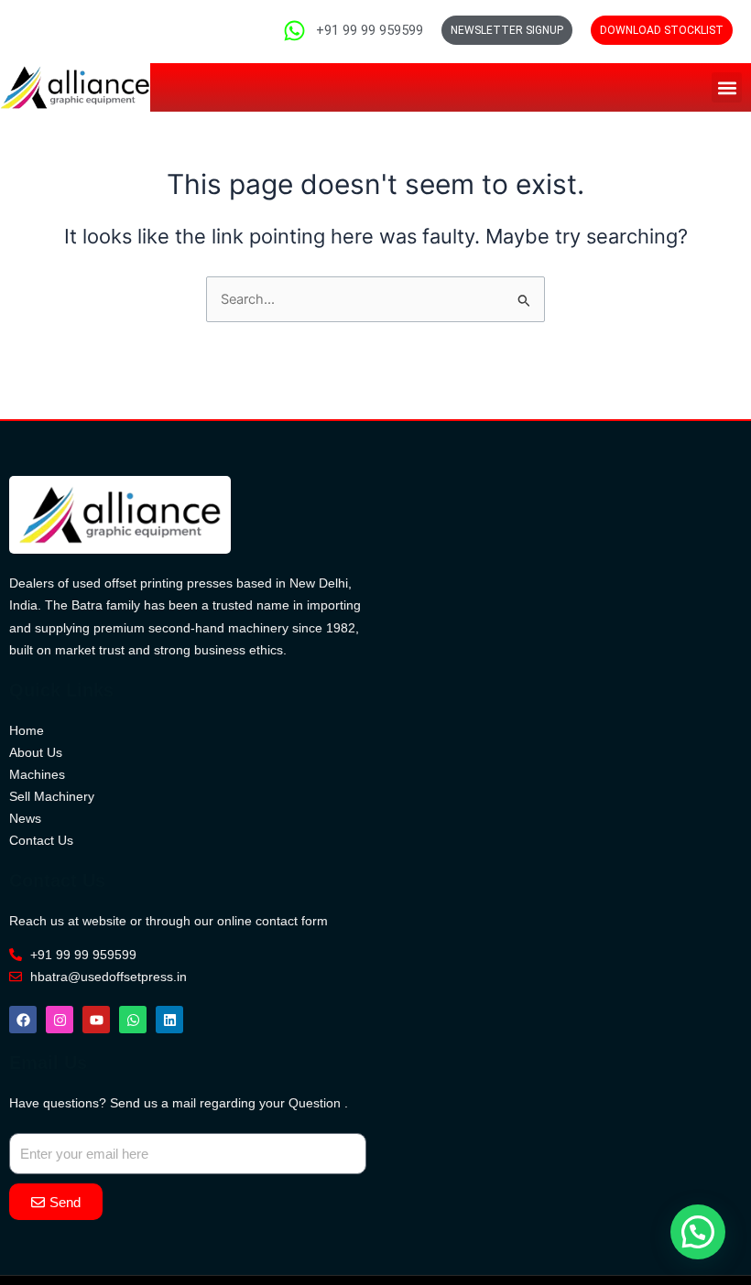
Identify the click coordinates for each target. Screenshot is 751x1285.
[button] (727, 87)
